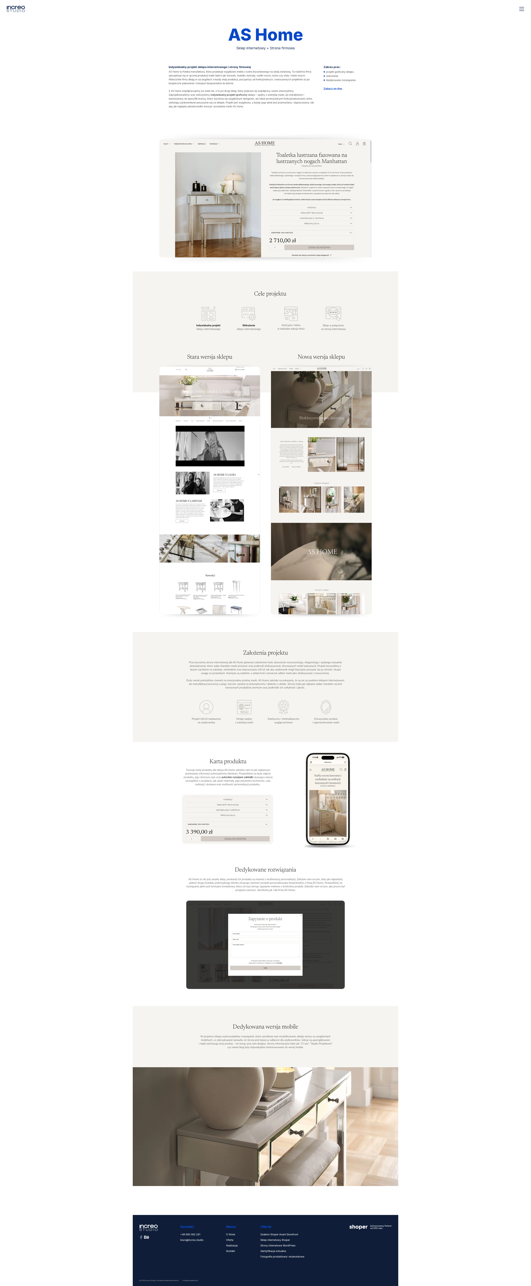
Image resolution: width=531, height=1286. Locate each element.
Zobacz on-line (333, 88)
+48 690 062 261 (190, 1234)
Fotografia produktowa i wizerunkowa (282, 1256)
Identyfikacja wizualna (273, 1251)
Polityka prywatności (190, 1280)
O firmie (230, 1234)
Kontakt (230, 1251)
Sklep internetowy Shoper (275, 1239)
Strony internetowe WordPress (277, 1245)
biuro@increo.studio (191, 1239)
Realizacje (232, 1245)
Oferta (229, 1239)
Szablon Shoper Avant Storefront (279, 1234)
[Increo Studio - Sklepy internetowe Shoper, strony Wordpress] (16, 9)
